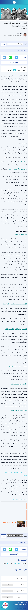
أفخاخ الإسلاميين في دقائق (18, 499)
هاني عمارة (19, 33)
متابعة (8, 584)
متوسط (19, 70)
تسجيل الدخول (16, 563)
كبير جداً (9, 70)
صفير (24, 70)
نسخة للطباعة (13, 62)
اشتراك (8, 597)
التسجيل (8, 563)
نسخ (4, 44)
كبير (14, 70)
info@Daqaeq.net (17, 604)
